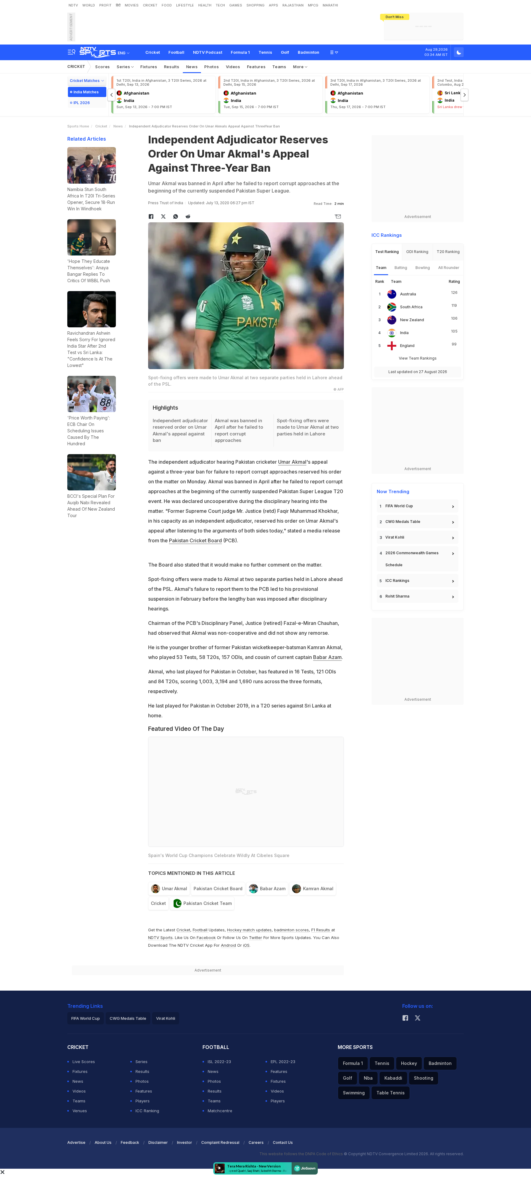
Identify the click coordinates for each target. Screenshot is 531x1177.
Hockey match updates (249, 929)
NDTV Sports (160, 937)
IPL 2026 (81, 102)
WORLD (88, 5)
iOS (246, 945)
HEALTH (204, 5)
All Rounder (448, 267)
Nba (368, 1078)
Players (143, 1100)
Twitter (255, 937)
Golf (285, 52)
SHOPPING (255, 5)
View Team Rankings (418, 358)
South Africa (411, 307)
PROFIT (105, 5)
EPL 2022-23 (283, 1061)
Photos (211, 66)
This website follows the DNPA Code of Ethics (301, 1154)
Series (124, 66)
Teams (279, 66)
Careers (256, 1142)
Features (256, 66)
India (404, 332)
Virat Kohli (394, 537)
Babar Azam (327, 657)
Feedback (130, 1142)
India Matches (86, 92)
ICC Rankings (397, 580)
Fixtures (148, 66)
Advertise (76, 1142)
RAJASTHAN (293, 5)
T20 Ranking (448, 251)
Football (176, 52)
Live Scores (84, 1061)
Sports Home (78, 126)
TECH (220, 5)
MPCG (313, 5)
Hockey (409, 1063)
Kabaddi (393, 1078)
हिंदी (118, 5)
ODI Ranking (417, 251)
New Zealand (412, 320)
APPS (273, 5)
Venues (80, 1110)
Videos (233, 66)
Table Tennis (390, 1092)
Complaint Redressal (220, 1142)
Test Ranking (387, 251)
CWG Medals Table (402, 521)
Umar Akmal (292, 462)
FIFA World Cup (399, 506)
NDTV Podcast (207, 52)
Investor (184, 1142)
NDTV (73, 5)
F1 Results (321, 929)
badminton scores (291, 929)
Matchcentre (220, 1110)
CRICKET (150, 5)
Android (228, 945)
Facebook (206, 937)
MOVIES (132, 5)
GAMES (235, 5)
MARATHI (330, 5)
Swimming (354, 1092)
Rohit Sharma (397, 596)
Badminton (308, 52)
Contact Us (283, 1142)
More (299, 66)
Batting (401, 267)
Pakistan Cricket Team (207, 903)
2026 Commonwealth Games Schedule (412, 559)
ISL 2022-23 (219, 1061)
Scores (102, 66)
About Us (103, 1142)
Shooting (423, 1078)
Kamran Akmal (318, 888)
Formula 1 (240, 52)
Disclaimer (158, 1142)
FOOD (167, 5)
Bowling (422, 267)
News (192, 66)
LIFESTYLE (185, 5)
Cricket (152, 52)
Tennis (265, 52)
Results (171, 66)
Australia (408, 294)
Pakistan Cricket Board (195, 540)
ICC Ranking (147, 1110)
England (407, 345)
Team (381, 267)
